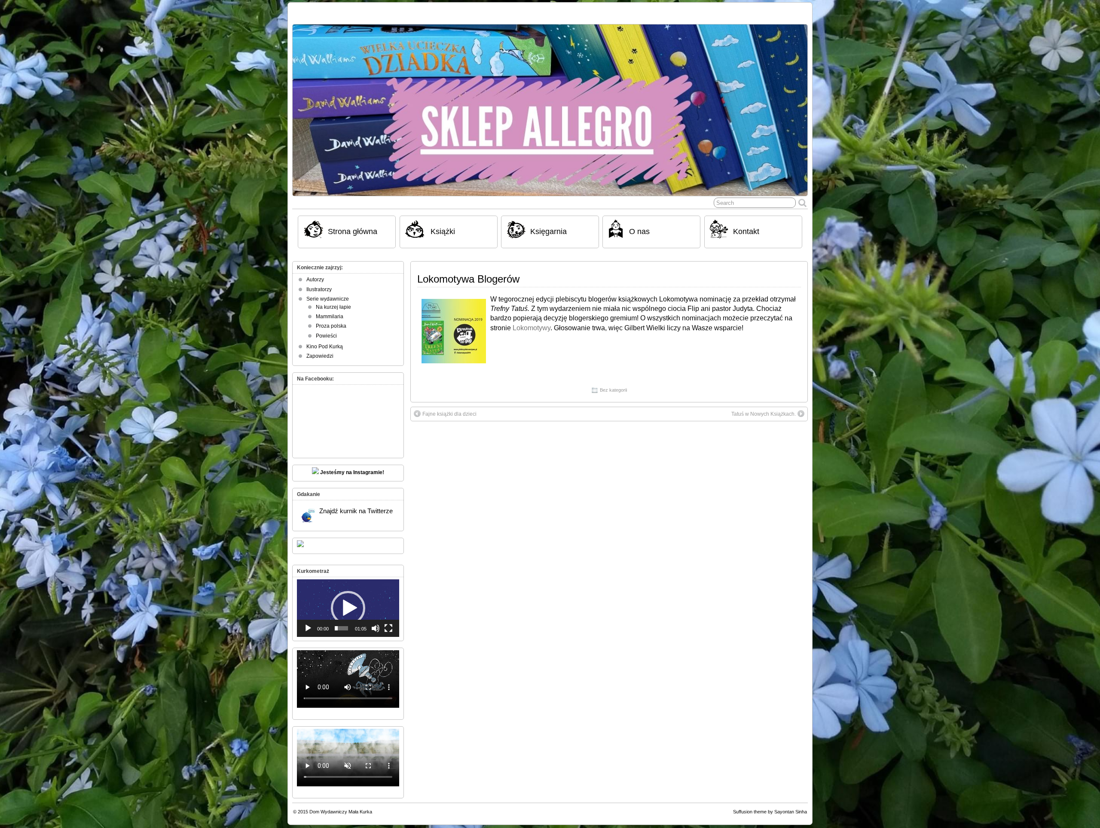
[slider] (341, 623)
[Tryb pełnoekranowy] (388, 623)
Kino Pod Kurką (324, 341)
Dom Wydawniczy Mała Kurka (340, 806)
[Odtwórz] (308, 623)
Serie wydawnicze (327, 294)
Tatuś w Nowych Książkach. (763, 409)
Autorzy (315, 274)
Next (796, 105)
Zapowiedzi (319, 351)
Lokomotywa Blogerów (468, 274)
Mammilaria (329, 311)
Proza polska (331, 321)
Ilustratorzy (319, 284)
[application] (348, 603)
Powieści (326, 331)
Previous (303, 105)
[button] (348, 603)
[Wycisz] (375, 623)
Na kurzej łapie (333, 302)
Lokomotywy (531, 322)
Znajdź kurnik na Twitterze (356, 505)
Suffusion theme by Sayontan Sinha (770, 806)
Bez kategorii (613, 384)
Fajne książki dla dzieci (449, 409)
